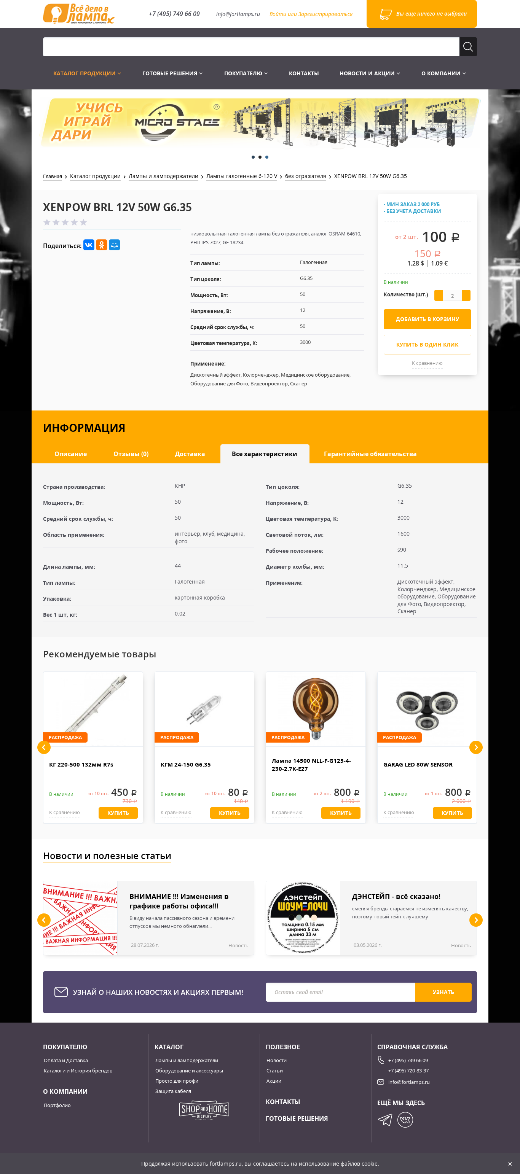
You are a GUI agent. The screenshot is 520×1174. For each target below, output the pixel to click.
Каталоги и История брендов (78, 1070)
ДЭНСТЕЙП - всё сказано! (396, 896)
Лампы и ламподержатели (163, 176)
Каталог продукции (85, 73)
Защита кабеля (173, 1091)
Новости (276, 1060)
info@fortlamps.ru (238, 13)
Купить (118, 812)
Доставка (190, 454)
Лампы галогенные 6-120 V (241, 176)
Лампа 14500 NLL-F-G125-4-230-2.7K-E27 (311, 764)
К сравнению (427, 363)
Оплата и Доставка (66, 1060)
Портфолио (57, 1105)
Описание (70, 454)
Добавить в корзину (427, 319)
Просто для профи (176, 1080)
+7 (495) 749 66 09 (174, 14)
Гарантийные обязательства (370, 454)
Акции (273, 1080)
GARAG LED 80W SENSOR (418, 764)
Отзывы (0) (130, 454)
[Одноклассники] (101, 245)
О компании (441, 73)
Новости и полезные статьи (107, 855)
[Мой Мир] (114, 245)
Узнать (443, 992)
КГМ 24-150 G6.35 (186, 764)
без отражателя (305, 176)
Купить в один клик (427, 344)
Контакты (304, 73)
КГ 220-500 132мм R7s (81, 764)
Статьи (274, 1070)
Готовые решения (170, 73)
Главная (52, 176)
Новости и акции (368, 73)
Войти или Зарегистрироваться (311, 13)
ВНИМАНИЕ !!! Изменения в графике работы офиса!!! (179, 901)
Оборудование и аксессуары (189, 1070)
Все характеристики (264, 454)
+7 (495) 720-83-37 (408, 1070)
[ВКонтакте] (88, 245)
